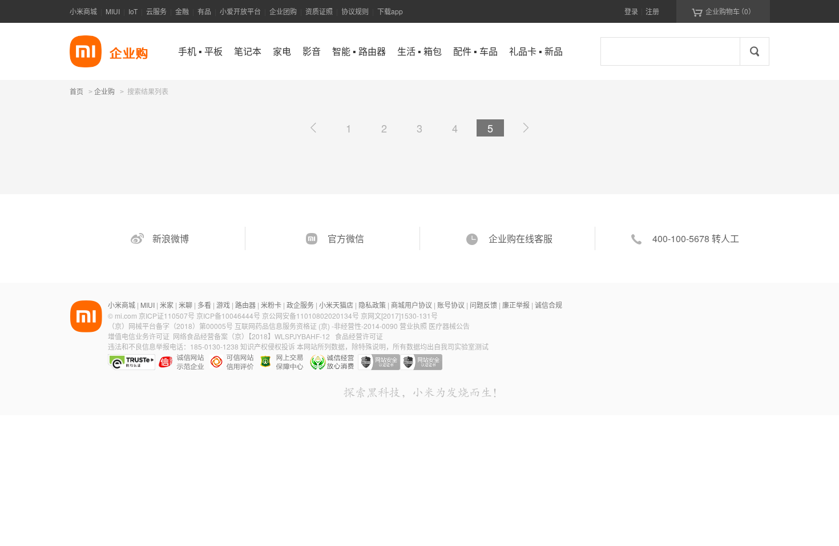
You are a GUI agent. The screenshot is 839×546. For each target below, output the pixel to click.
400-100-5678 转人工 (695, 238)
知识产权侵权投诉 (267, 346)
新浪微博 (170, 238)
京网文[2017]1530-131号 (399, 315)
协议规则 (355, 11)
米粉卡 (271, 305)
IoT (133, 11)
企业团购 (283, 11)
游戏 (223, 305)
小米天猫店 (336, 305)
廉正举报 (516, 305)
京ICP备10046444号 (228, 315)
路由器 (245, 305)
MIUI (113, 11)
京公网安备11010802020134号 (311, 315)
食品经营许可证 (359, 336)
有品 (204, 11)
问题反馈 (483, 305)
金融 (182, 11)
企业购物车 (723, 11)
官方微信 (346, 238)
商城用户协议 (411, 305)
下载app (390, 11)
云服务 (156, 11)
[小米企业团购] (86, 51)
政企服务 (300, 305)
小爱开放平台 (240, 11)
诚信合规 (548, 305)
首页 (76, 91)
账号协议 (451, 305)
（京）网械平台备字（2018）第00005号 (171, 326)
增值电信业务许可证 (139, 336)
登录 (631, 11)
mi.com (126, 315)
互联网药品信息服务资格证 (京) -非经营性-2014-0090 (317, 326)
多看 (204, 305)
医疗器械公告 (449, 326)
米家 (167, 305)
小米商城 (83, 11)
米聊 (185, 305)
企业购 (104, 92)
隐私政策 (372, 305)
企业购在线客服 (520, 238)
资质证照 (319, 11)
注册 (652, 11)
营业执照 (413, 326)
